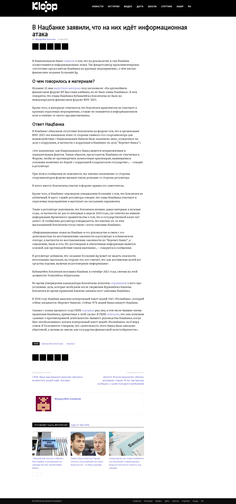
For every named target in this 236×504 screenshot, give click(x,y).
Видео (128, 6)
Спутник (166, 6)
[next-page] (39, 474)
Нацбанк (71, 343)
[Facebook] (35, 46)
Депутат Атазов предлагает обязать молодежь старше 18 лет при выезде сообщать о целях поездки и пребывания (120, 380)
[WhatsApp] (65, 46)
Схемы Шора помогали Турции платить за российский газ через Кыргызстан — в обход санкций (87, 461)
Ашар (180, 6)
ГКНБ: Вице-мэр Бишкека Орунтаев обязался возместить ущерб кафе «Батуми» (57, 379)
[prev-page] (34, 474)
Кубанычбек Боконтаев (52, 343)
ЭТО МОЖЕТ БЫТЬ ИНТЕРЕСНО (51, 425)
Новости (97, 6)
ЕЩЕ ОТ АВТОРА (80, 425)
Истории (113, 6)
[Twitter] (43, 46)
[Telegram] (57, 46)
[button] (200, 6)
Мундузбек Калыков (45, 39)
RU (189, 6)
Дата (140, 6)
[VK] (50, 46)
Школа (152, 6)
